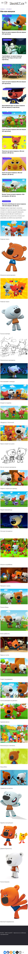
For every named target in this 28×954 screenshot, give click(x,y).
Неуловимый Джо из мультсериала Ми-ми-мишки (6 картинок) (13, 106)
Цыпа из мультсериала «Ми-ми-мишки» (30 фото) (12, 173)
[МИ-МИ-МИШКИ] (14, 29)
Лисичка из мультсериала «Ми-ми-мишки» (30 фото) (13, 152)
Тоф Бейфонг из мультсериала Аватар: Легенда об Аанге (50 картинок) (12, 57)
